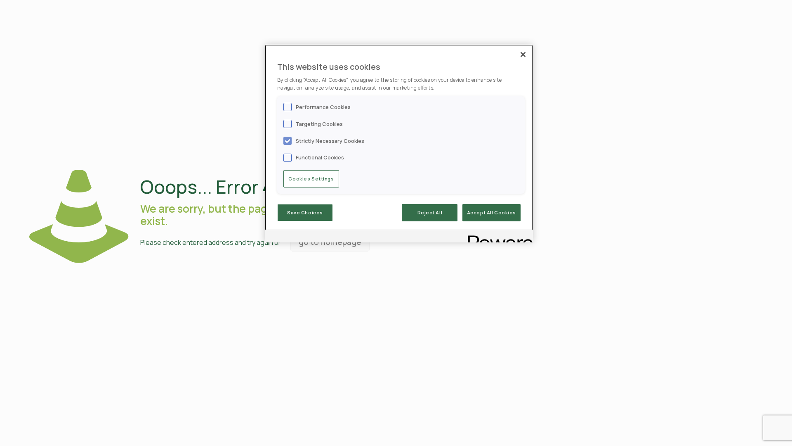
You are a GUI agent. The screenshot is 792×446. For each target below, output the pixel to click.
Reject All (430, 212)
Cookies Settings (311, 179)
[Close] (523, 54)
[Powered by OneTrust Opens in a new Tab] (497, 237)
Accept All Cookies (491, 212)
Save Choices (305, 212)
